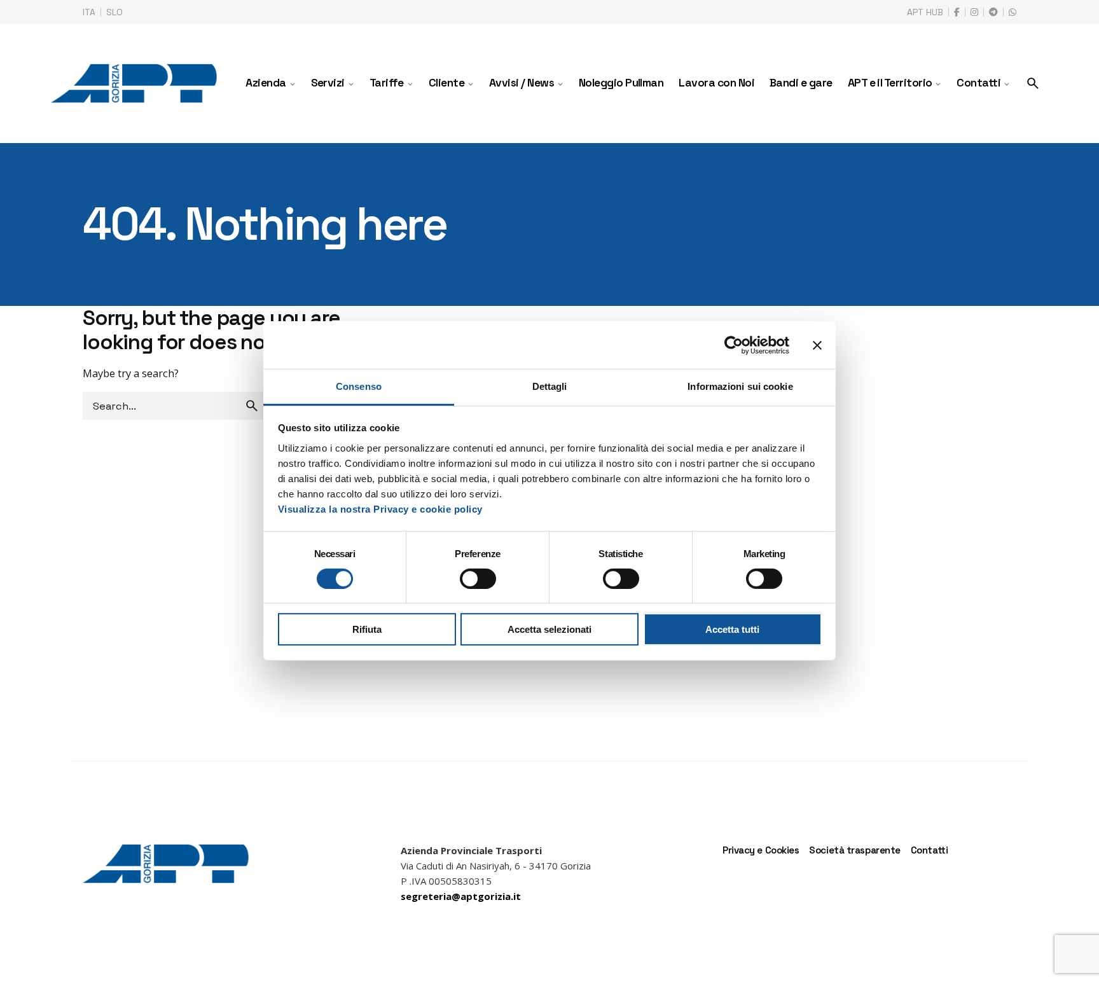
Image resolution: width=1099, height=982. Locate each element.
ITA (89, 12)
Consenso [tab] (359, 386)
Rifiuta (367, 630)
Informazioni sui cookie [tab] (740, 386)
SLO (114, 12)
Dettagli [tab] (549, 386)
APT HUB (925, 12)
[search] (252, 406)
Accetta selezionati (549, 630)
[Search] (1033, 83)
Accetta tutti (732, 630)
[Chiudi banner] (817, 344)
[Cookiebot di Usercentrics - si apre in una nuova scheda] (733, 344)
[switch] (478, 579)
